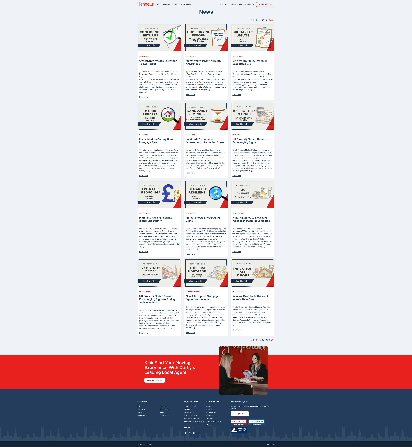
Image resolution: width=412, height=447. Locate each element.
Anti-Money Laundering (192, 418)
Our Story (175, 4)
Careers (162, 415)
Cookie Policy (189, 412)
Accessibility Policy (190, 406)
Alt (273, 444)
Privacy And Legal (190, 415)
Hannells (146, 4)
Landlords (166, 4)
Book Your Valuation (155, 380)
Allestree (209, 406)
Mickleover (210, 425)
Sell (158, 4)
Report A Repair (231, 4)
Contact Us (249, 4)
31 (263, 20)
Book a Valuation (265, 4)
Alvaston (209, 409)
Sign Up (240, 413)
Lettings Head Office (213, 422)
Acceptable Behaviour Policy (194, 422)
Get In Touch (164, 409)
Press (241, 4)
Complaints (188, 409)
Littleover (209, 418)
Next (271, 20)
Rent (221, 4)
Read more (143, 97)
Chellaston (210, 415)
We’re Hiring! (186, 4)
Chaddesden (211, 412)
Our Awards (164, 406)
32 (267, 20)
